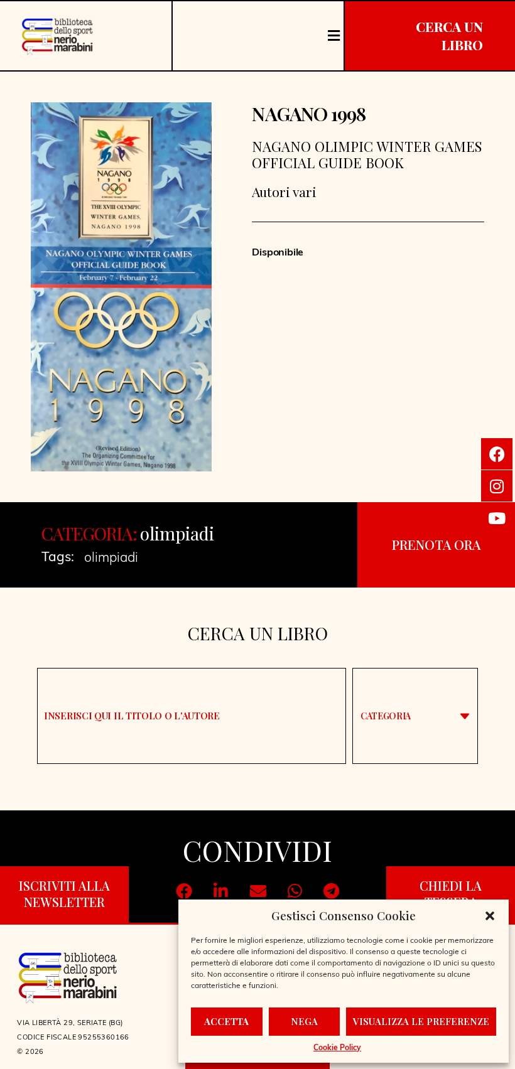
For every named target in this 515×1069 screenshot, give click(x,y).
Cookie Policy (337, 1048)
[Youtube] (496, 518)
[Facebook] (496, 454)
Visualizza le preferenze (421, 1021)
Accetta (226, 1021)
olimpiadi (177, 533)
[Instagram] (496, 486)
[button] (490, 916)
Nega (304, 1021)
